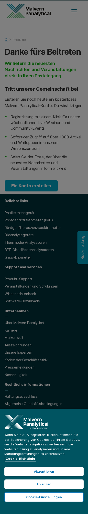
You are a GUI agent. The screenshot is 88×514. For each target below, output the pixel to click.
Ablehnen (44, 484)
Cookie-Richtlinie (20, 458)
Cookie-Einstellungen (44, 497)
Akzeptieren (44, 471)
